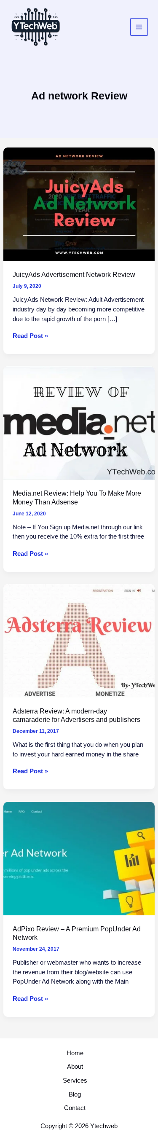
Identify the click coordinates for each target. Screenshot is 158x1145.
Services (75, 1080)
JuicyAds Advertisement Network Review (74, 274)
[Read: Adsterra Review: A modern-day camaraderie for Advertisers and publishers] (79, 640)
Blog (75, 1094)
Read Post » (30, 336)
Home (75, 1053)
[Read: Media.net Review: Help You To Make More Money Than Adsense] (79, 422)
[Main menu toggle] (139, 27)
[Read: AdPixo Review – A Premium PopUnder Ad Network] (79, 858)
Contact (75, 1108)
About (75, 1066)
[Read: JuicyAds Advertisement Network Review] (79, 204)
